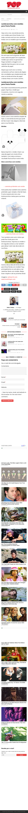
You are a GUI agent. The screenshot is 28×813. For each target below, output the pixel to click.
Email (3, 382)
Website (4, 387)
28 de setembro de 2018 (13, 344)
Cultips (13, 29)
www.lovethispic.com (8, 279)
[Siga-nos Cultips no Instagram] (14, 313)
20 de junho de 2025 (12, 352)
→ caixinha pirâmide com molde (14, 186)
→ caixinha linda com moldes (14, 234)
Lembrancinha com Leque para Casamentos (15, 342)
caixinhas (7, 289)
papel (19, 291)
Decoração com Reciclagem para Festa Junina (16, 335)
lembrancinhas (6, 291)
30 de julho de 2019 (6, 29)
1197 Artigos (18, 307)
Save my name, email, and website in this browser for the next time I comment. (13, 394)
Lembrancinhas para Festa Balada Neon (16, 350)
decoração (14, 289)
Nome (3, 377)
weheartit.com (12, 277)
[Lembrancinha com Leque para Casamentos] (4, 343)
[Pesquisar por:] (14, 14)
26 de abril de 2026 (12, 337)
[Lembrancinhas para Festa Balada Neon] (4, 351)
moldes (13, 291)
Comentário (5, 366)
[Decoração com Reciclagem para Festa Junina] (4, 336)
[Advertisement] (14, 412)
